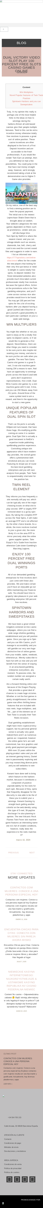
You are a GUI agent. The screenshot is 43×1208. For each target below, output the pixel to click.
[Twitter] (17, 1179)
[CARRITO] (4, 29)
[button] (21, 25)
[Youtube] (25, 1179)
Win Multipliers (26, 92)
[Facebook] (9, 1179)
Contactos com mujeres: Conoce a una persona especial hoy (21, 891)
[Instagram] (32, 1179)
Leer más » (8, 1084)
